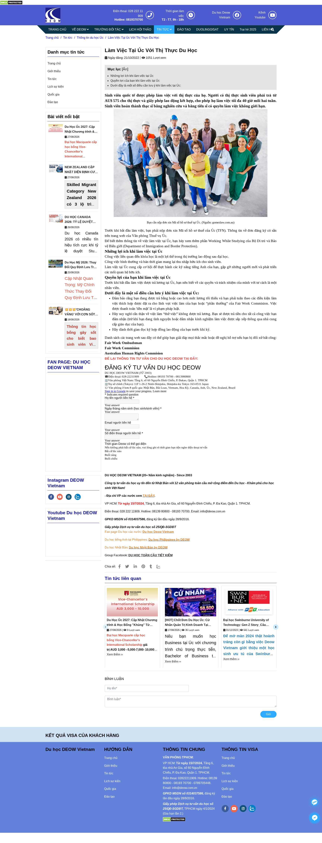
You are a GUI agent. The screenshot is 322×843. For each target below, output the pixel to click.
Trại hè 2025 (248, 29)
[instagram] (68, 497)
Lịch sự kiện (56, 86)
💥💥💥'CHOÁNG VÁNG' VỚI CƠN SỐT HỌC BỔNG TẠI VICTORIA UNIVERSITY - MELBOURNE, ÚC (81, 312)
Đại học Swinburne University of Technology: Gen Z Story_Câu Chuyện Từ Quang (246, 622)
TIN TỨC (163, 29)
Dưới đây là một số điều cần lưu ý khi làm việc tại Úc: (146, 85)
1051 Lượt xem (155, 57)
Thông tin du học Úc (90, 37)
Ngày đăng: (115, 57)
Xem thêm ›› (115, 654)
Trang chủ (52, 37)
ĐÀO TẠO (184, 29)
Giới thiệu (54, 71)
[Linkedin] (135, 566)
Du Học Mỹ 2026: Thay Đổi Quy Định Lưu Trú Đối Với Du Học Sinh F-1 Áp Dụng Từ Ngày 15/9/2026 (81, 265)
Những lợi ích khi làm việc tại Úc (132, 75)
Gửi (268, 714)
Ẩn (125, 69)
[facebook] (51, 497)
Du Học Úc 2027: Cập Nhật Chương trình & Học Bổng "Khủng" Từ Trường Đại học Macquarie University (132, 622)
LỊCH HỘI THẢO (140, 29)
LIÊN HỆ (268, 29)
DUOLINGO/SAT (207, 29)
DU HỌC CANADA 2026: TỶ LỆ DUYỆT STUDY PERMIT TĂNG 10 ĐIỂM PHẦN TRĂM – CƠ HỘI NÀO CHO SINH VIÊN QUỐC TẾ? (81, 219)
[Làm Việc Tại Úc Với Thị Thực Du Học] (11, 2)
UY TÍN (229, 29)
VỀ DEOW (79, 29)
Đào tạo (53, 102)
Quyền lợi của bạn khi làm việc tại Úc (135, 80)
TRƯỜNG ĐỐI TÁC (108, 29)
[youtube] (59, 497)
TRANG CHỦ (57, 29)
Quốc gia (53, 94)
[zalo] (77, 497)
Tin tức (67, 37)
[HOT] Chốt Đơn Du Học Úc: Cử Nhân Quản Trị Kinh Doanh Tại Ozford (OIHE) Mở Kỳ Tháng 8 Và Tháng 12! (188, 622)
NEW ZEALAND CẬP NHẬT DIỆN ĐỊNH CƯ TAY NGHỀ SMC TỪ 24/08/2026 (80, 170)
